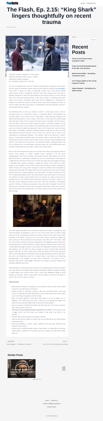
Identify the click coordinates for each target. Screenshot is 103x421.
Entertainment (91, 3)
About (47, 400)
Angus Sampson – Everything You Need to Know (84, 89)
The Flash (61, 88)
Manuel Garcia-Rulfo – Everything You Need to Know (83, 75)
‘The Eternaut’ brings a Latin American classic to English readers (21, 372)
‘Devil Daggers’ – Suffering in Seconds (18, 343)
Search (74, 37)
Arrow (49, 242)
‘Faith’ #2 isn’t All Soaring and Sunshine (55, 343)
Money (83, 3)
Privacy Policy (51, 407)
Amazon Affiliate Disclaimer (51, 403)
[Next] (63, 368)
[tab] (35, 379)
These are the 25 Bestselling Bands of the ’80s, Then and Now (84, 67)
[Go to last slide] (10, 368)
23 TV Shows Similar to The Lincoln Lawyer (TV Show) (84, 82)
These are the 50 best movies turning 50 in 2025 (82, 60)
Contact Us (54, 400)
